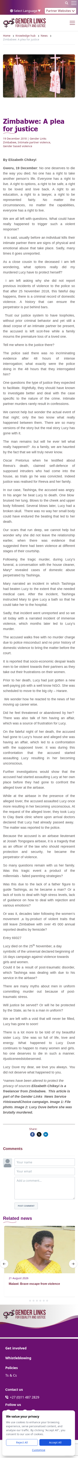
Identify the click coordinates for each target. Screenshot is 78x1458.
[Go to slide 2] (33, 1301)
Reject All (22, 1442)
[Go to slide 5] (44, 1301)
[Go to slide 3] (37, 1301)
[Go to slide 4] (40, 1301)
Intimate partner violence (34, 142)
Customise (38, 1450)
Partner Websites (59, 11)
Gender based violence (17, 146)
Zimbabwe (9, 142)
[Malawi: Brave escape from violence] (38, 1249)
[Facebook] (32, 1134)
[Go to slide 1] (30, 1301)
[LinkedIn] (45, 1134)
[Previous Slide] (4, 1264)
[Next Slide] (73, 1264)
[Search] (66, 3)
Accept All (55, 1442)
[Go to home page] (24, 23)
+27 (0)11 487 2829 (24, 1397)
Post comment (26, 1205)
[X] (39, 1134)
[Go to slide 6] (47, 1301)
